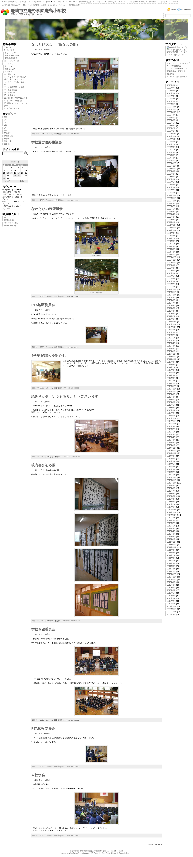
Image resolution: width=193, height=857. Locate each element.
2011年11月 (172, 545)
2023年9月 (171, 171)
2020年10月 (172, 263)
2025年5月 (171, 123)
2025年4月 (171, 126)
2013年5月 (171, 496)
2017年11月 (172, 357)
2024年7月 (171, 144)
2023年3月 (171, 187)
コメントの (11, 223)
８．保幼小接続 (150, 2)
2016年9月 (171, 394)
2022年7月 (171, 206)
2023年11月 (172, 166)
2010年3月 (171, 598)
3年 (5, 122)
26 (19, 176)
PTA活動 (7, 133)
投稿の (9, 220)
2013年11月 (172, 480)
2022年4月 (171, 214)
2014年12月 (172, 448)
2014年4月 (171, 467)
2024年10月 (172, 139)
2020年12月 (172, 257)
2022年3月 (171, 217)
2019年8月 (171, 300)
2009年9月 (171, 614)
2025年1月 (171, 131)
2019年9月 (171, 297)
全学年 (7, 139)
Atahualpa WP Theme (90, 853)
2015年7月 (171, 429)
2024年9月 (171, 142)
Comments (186, 10)
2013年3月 (171, 502)
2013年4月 (171, 499)
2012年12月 (172, 510)
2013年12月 (172, 477)
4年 (5, 125)
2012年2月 (171, 537)
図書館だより (10, 69)
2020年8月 (171, 268)
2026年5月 (171, 93)
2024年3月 (171, 155)
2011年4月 (171, 563)
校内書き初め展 (43, 465)
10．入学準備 (173, 2)
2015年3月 (171, 440)
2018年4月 (171, 343)
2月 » (22, 181)
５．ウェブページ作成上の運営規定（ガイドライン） (84, 2)
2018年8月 (171, 332)
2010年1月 (171, 604)
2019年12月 (172, 289)
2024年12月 (172, 134)
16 (8, 173)
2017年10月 (172, 359)
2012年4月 (171, 531)
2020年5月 (171, 276)
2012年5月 (171, 528)
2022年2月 (171, 220)
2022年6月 (171, 209)
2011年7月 (171, 555)
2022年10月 (172, 201)
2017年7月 (171, 367)
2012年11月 (172, 512)
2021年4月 (171, 246)
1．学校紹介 (21, 2)
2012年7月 (171, 523)
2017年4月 (171, 375)
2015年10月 (172, 424)
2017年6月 (171, 370)
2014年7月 (171, 459)
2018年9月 (171, 330)
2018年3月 (171, 346)
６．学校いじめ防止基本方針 (115, 2)
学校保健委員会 (43, 629)
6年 (5, 130)
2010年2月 (171, 601)
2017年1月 (171, 383)
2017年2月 (171, 381)
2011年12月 (172, 542)
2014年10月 (172, 453)
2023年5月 (171, 182)
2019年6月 (171, 306)
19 (19, 173)
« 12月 (7, 181)
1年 (5, 117)
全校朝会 (38, 775)
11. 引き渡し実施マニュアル (11, 5)
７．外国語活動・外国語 (135, 2)
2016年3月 (171, 410)
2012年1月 (171, 539)
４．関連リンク (59, 2)
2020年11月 (172, 260)
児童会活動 (8, 136)
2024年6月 (171, 147)
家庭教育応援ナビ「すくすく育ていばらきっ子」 (178, 53)
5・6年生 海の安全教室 (177, 76)
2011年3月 (171, 566)
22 (4, 176)
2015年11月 (172, 421)
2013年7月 (171, 491)
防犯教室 (170, 74)
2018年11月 (172, 324)
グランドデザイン (12, 53)
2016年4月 (171, 408)
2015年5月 (171, 434)
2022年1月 (171, 222)
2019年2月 (171, 316)
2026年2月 (171, 101)
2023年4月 (171, 185)
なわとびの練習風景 (47, 209)
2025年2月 (171, 128)
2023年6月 (171, 179)
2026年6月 (171, 91)
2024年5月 (171, 150)
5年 (5, 128)
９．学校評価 (162, 2)
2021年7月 (171, 238)
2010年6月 (171, 590)
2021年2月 (171, 252)
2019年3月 (171, 314)
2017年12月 (172, 354)
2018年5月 (171, 340)
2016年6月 (171, 402)
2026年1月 (171, 104)
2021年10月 (172, 230)
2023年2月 (171, 190)
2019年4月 (171, 311)
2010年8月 (171, 585)
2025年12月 (172, 107)
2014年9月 (171, 456)
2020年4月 (171, 279)
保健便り (8, 72)
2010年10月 (172, 579)
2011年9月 (171, 550)
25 (15, 176)
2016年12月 (172, 386)
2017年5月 (171, 373)
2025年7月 (171, 117)
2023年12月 (172, 163)
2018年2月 (171, 348)
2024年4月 (171, 152)
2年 (5, 120)
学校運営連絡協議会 (46, 142)
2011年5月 (171, 561)
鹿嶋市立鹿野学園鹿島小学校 (38, 10)
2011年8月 (171, 553)
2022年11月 (172, 198)
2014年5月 (171, 464)
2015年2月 (171, 443)
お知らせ (8, 66)
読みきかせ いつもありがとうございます (64, 396)
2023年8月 (171, 174)
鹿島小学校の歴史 (12, 55)
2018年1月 (171, 351)
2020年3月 (171, 281)
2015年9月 (171, 426)
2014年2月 (171, 472)
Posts (173, 10)
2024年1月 (171, 160)
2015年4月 (171, 437)
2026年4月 (171, 96)
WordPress (73, 853)
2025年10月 (172, 112)
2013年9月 (171, 485)
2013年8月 (171, 488)
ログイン (7, 217)
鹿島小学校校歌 (11, 58)
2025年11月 (172, 109)
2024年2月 (171, 158)
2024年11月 (172, 136)
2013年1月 (171, 507)
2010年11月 (172, 577)
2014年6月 (171, 461)
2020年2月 (171, 284)
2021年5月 (171, 244)
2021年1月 (171, 254)
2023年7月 (171, 177)
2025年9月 (171, 115)
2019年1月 (171, 319)
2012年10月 (172, 515)
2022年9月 (171, 203)
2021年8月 (171, 236)
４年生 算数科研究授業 (177, 68)
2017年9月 (171, 362)
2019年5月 (171, 308)
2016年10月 (172, 391)
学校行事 (7, 141)
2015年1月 (171, 445)
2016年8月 (171, 397)
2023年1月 (171, 193)
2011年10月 (172, 547)
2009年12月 (172, 606)
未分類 (7, 144)
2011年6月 (171, 558)
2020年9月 (171, 265)
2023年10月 (172, 169)
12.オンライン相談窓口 (31, 5)
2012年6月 (171, 526)
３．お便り (47, 2)
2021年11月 (172, 228)
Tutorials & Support (126, 853)
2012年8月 (171, 520)
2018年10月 (172, 327)
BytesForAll (106, 853)
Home (4, 1)
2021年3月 (171, 249)
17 (11, 173)
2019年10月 (172, 295)
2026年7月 (171, 88)
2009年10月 (172, 612)
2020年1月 (171, 287)
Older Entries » (155, 844)
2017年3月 (171, 378)
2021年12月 (172, 225)
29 (4, 178)
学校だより (12, 2)
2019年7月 (171, 303)
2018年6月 (171, 338)
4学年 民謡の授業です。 (50, 356)
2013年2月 (171, 504)
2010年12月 (172, 574)
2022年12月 (172, 195)
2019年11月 (172, 292)
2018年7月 (171, 335)
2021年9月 (171, 233)
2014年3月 (171, 469)
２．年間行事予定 (35, 2)
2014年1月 (171, 475)
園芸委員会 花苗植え (176, 71)
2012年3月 (171, 534)
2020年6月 (171, 273)
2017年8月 (171, 365)
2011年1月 (171, 571)
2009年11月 (172, 609)
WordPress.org (10, 225)
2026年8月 (171, 85)
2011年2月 (171, 569)
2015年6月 (171, 432)
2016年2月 (171, 413)
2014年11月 (172, 451)
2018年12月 (172, 322)
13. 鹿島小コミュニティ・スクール (53, 5)
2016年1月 (171, 416)
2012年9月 (171, 518)
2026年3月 (171, 99)
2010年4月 (171, 596)
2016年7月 (171, 400)
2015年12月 (172, 418)
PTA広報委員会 (43, 728)
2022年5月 (171, 212)
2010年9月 (171, 582)
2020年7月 (171, 271)
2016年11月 (172, 389)
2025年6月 (171, 120)
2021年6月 (171, 241)
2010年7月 (171, 588)
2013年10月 (172, 483)
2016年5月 (171, 405)
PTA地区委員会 (43, 305)
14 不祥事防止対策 (73, 5)
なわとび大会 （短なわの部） (55, 44)
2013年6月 (171, 494)
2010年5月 (171, 593)
